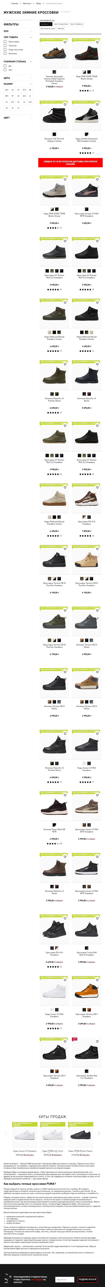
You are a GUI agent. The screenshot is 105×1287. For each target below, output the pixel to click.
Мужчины (27, 3)
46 (12, 108)
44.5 (30, 102)
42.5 (12, 102)
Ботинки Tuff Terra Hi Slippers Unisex (54, 139)
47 (18, 108)
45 (7, 108)
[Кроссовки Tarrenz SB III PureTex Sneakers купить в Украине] (54, 559)
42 (7, 102)
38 (30, 90)
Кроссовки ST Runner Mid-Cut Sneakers (54, 276)
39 (12, 96)
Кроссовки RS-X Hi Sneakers (86, 522)
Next (98, 1133)
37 (18, 90)
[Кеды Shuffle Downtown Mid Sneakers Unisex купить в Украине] (86, 115)
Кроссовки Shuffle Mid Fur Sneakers (86, 1076)
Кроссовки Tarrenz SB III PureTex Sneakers (54, 584)
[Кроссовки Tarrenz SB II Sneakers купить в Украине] (86, 991)
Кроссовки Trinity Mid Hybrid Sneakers (86, 953)
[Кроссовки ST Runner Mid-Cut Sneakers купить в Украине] (54, 252)
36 (12, 90)
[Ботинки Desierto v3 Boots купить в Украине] (86, 375)
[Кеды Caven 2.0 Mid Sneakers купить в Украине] (86, 744)
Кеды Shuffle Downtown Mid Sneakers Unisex (86, 139)
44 (24, 102)
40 (18, 96)
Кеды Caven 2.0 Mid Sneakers (87, 769)
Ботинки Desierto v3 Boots (86, 399)
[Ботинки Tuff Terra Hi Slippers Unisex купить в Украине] (54, 115)
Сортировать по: (47, 21)
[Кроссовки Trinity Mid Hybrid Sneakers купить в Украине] (86, 929)
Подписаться (87, 1279)
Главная (14, 3)
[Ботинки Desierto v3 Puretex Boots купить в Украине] (54, 375)
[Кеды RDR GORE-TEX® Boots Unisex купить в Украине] (86, 53)
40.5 (24, 96)
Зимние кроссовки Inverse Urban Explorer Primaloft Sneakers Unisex (54, 79)
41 (30, 96)
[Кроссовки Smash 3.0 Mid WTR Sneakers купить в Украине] (86, 190)
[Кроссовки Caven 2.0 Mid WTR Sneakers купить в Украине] (86, 806)
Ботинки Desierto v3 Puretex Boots (54, 399)
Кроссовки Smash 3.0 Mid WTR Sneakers (86, 214)
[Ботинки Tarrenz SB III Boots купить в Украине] (86, 621)
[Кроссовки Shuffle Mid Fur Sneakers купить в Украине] (86, 1052)
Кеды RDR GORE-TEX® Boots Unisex (86, 77)
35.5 (6, 90)
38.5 (6, 96)
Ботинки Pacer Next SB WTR (54, 830)
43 (18, 102)
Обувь (38, 3)
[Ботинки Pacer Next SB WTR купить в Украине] (54, 806)
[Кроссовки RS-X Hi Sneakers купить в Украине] (86, 498)
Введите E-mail (61, 1279)
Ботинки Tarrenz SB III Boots (86, 645)
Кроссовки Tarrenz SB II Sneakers (86, 1015)
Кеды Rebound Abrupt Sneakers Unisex (54, 338)
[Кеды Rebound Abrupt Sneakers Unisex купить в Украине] (54, 313)
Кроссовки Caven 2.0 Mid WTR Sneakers (86, 830)
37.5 (24, 90)
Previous (6, 1133)
